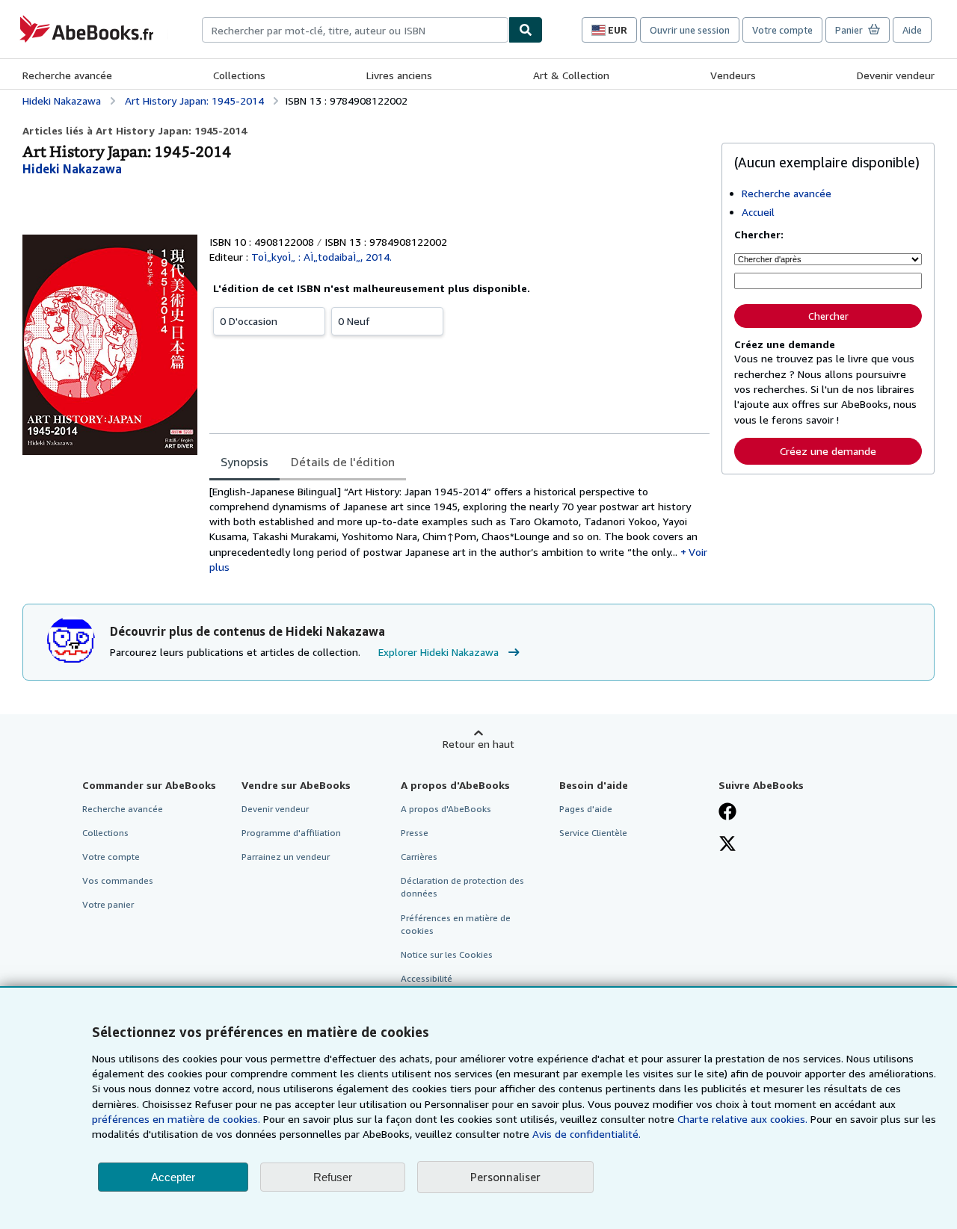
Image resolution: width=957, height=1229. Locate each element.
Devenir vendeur (896, 75)
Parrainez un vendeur (285, 856)
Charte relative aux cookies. (743, 1118)
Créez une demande (828, 451)
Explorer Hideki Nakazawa (438, 652)
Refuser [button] (332, 1177)
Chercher (828, 316)
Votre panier (108, 904)
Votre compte (782, 30)
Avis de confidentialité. (586, 1133)
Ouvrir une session (690, 30)
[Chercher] (525, 30)
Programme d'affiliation (291, 832)
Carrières (419, 856)
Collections (239, 75)
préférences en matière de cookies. (176, 1118)
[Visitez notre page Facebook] (727, 813)
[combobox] (355, 30)
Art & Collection (571, 75)
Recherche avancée (67, 75)
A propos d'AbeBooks (446, 808)
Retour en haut (478, 743)
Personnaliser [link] (505, 1176)
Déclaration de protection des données (462, 887)
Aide (912, 30)
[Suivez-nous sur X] (727, 845)
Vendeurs (733, 75)
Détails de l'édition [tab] (343, 461)
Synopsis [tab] (244, 461)
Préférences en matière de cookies (456, 924)
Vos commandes (117, 880)
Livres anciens (399, 75)
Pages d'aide (585, 808)
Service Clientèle (593, 832)
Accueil (758, 211)
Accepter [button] (173, 1177)
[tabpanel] (459, 529)
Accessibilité (426, 978)
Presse (414, 832)
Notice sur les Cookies (447, 954)
